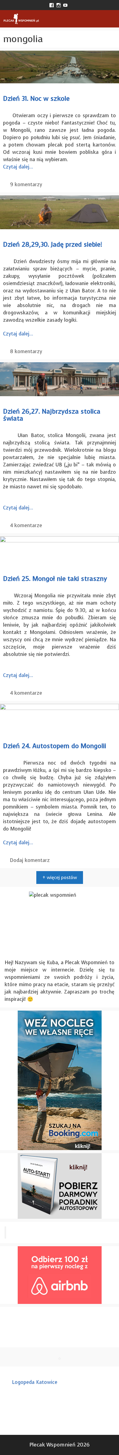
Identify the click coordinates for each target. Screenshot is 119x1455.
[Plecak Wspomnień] (21, 18)
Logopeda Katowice (34, 1382)
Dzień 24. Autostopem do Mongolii (54, 746)
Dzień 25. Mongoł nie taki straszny (55, 578)
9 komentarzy (26, 184)
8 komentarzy (26, 351)
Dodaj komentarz (30, 860)
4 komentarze (26, 525)
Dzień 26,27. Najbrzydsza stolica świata (51, 415)
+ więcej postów (59, 877)
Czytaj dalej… (18, 167)
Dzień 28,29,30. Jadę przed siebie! (52, 244)
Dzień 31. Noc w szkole (36, 98)
